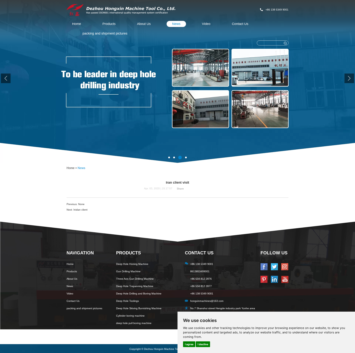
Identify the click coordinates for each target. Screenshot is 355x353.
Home (76, 24)
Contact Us (240, 24)
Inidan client (80, 209)
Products (109, 24)
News (176, 24)
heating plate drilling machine (133, 330)
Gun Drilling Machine (128, 271)
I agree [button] (189, 344)
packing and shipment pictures (104, 33)
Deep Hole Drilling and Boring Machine (138, 293)
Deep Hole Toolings (127, 300)
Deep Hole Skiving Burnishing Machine (138, 308)
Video (206, 24)
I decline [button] (203, 344)
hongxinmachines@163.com (207, 300)
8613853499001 (199, 271)
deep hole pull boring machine (133, 323)
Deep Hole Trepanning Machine (134, 286)
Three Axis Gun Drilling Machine (135, 278)
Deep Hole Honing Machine (132, 263)
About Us (144, 24)
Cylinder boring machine (130, 315)
